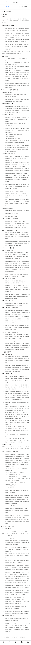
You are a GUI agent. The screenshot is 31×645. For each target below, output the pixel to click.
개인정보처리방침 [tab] (23, 6)
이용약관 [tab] (8, 6)
